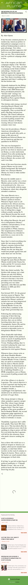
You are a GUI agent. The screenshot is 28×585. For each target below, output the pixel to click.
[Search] (26, 3)
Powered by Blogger (15, 579)
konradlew (17, 582)
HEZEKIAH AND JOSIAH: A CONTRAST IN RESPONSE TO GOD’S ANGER (11, 558)
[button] (26, 12)
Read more (24, 532)
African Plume (14, 5)
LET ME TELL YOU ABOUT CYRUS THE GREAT (10, 538)
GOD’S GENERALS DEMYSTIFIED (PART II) (9, 519)
